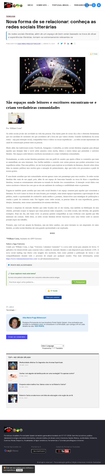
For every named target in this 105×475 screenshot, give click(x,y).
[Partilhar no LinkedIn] (68, 44)
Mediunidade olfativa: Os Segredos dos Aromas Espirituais (41, 362)
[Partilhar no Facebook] (58, 44)
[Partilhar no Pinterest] (65, 44)
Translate (59, 348)
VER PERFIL (39, 326)
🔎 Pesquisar (79, 282)
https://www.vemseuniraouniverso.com (21, 259)
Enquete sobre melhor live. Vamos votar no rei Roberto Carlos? (42, 384)
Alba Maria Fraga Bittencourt (34, 318)
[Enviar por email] (71, 43)
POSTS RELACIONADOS (21, 265)
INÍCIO (30, 5)
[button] (94, 5)
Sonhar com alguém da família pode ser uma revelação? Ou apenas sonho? (46, 373)
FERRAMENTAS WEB (83, 5)
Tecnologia (10, 16)
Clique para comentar (52, 297)
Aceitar (19, 470)
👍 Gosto (93, 54)
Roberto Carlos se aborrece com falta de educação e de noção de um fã (46, 395)
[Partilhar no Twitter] (62, 44)
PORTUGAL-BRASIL (60, 5)
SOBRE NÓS (42, 5)
